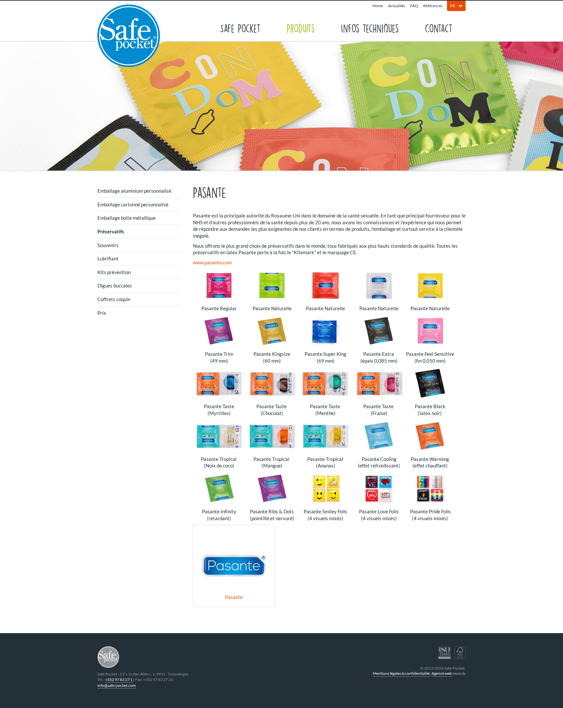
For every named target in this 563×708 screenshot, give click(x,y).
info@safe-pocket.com (116, 685)
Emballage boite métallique (126, 218)
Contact (439, 27)
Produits (301, 27)
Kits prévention (114, 272)
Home (377, 5)
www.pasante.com (212, 262)
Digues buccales (114, 285)
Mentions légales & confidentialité (401, 673)
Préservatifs (110, 231)
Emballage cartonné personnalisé (132, 204)
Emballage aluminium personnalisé (134, 191)
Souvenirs (108, 245)
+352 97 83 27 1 (119, 679)
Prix (101, 313)
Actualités (396, 5)
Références (432, 5)
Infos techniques (370, 27)
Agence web (441, 673)
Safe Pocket (240, 27)
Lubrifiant (108, 258)
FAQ (414, 5)
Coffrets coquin (113, 299)
